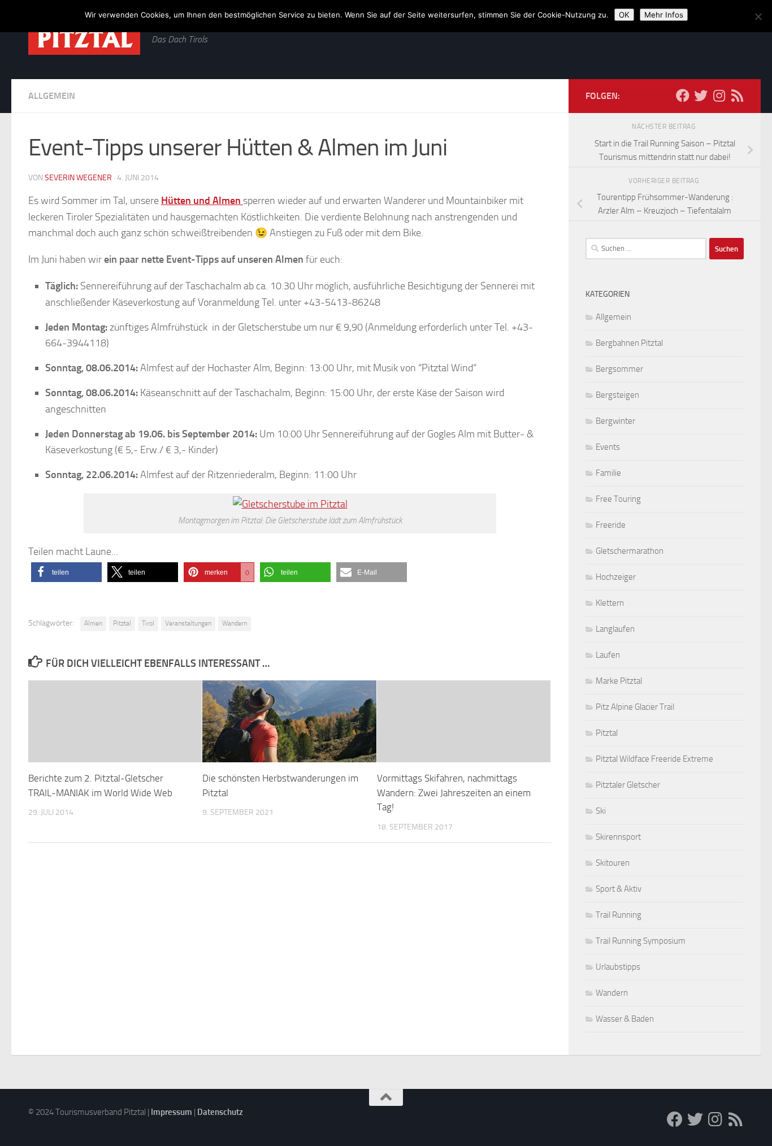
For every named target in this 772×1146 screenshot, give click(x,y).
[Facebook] (682, 95)
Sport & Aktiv (618, 889)
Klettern (610, 603)
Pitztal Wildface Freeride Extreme (654, 759)
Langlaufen (615, 629)
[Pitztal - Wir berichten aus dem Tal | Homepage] (84, 39)
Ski (601, 811)
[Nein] (758, 16)
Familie (608, 473)
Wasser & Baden (625, 1019)
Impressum (171, 1112)
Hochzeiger (616, 577)
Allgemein (51, 95)
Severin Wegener (78, 178)
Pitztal (122, 623)
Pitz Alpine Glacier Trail (635, 707)
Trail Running (618, 915)
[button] (66, 572)
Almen (93, 623)
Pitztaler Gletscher (628, 785)
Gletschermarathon (629, 551)
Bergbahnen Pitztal (629, 343)
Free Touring (618, 499)
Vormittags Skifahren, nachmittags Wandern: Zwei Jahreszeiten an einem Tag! (454, 792)
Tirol (148, 623)
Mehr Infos (663, 14)
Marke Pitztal (619, 681)
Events (608, 447)
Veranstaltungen (188, 623)
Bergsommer (619, 369)
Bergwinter (615, 421)
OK (624, 14)
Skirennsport (618, 837)
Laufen (608, 655)
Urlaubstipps (618, 967)
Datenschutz (220, 1112)
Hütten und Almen (202, 200)
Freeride (611, 525)
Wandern (234, 623)
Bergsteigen (617, 395)
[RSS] (737, 95)
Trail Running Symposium (641, 941)
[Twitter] (701, 95)
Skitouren (613, 863)
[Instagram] (719, 95)
